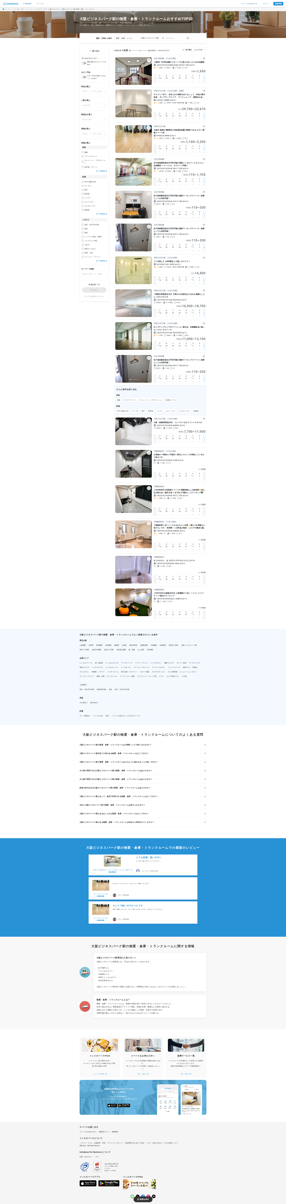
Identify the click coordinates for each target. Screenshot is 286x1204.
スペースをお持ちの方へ (88, 1132)
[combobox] (152, 38)
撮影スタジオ (169, 663)
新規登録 (278, 3)
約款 (104, 1143)
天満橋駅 (153, 645)
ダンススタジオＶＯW (100, 871)
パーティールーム (141, 663)
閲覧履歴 (28, 3)
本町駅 (91, 645)
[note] (154, 1196)
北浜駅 (124, 645)
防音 (107, 716)
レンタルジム (126, 667)
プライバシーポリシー (115, 1143)
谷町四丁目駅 (173, 645)
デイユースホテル (158, 667)
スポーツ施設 (144, 672)
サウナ (161, 676)
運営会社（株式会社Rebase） (90, 1145)
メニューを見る (98, 1074)
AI (204, 58)
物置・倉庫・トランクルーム (26, 9)
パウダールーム (112, 672)
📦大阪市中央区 (54, 9)
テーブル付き (98, 716)
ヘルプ (41, 3)
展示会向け (94, 702)
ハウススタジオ (97, 667)
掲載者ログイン (104, 1132)
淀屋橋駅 (108, 645)
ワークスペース (126, 663)
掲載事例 (115, 1132)
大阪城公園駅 (121, 650)
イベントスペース (174, 667)
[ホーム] (10, 3)
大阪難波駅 (144, 645)
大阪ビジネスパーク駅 (189, 645)
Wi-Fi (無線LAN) (123, 411)
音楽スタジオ (84, 667)
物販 (118, 400)
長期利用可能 (101, 689)
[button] (143, 746)
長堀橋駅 (99, 645)
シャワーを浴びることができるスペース (126, 716)
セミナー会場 (181, 663)
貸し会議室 (99, 663)
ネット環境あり (85, 716)
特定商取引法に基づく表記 (134, 1143)
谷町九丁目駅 (109, 650)
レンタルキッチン (112, 667)
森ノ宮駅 (132, 650)
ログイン (266, 3)
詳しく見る (142, 1074)
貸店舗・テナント (172, 400)
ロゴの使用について (171, 1143)
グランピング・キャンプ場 (146, 676)
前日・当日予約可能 (87, 689)
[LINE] (132, 1196)
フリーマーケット (130, 400)
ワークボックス (194, 663)
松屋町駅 (163, 645)
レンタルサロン (156, 663)
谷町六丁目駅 (84, 650)
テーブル (135, 411)
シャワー (159, 411)
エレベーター (171, 411)
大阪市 (45, 9)
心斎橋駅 (83, 645)
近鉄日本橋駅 (96, 650)
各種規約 (97, 1143)
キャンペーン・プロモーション (151, 400)
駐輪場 (196, 411)
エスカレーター (184, 411)
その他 (184, 676)
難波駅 (116, 645)
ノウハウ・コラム (86, 1143)
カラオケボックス (158, 672)
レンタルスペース (86, 663)
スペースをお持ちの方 (250, 3)
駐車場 (150, 411)
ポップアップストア (87, 676)
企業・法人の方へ (86, 1157)
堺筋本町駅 (133, 645)
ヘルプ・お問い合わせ (154, 1143)
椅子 (143, 411)
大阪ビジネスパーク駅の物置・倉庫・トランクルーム (78, 9)
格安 (110, 689)
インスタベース (10, 9)
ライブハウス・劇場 (127, 676)
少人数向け (84, 702)
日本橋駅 (150, 650)
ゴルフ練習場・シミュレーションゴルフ (182, 672)
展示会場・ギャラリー (129, 672)
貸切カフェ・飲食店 (190, 667)
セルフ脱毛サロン (172, 676)
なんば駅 (141, 650)
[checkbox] (82, 152)
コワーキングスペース (141, 667)
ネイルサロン (84, 672)
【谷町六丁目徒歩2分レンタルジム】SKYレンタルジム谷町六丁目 (112, 895)
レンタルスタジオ (112, 663)
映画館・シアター (98, 672)
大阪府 (39, 9)
